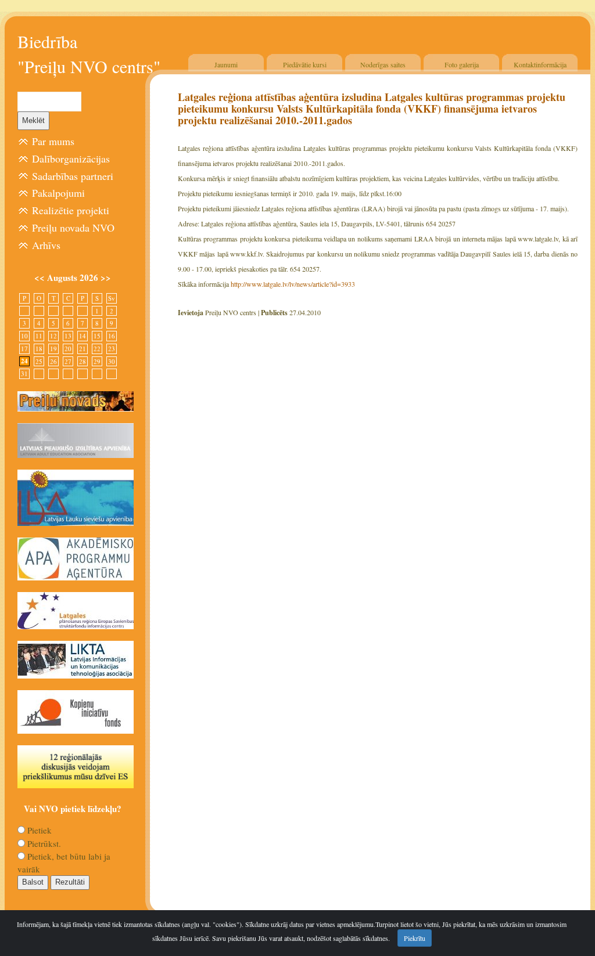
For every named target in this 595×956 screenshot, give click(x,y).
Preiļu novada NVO (73, 228)
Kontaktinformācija (540, 64)
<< (40, 277)
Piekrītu (414, 938)
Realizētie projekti (70, 210)
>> (106, 277)
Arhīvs (46, 245)
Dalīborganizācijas (71, 158)
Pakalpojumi (58, 193)
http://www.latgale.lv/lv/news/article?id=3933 (293, 283)
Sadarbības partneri (72, 176)
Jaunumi (226, 64)
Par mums (53, 141)
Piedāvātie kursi (305, 64)
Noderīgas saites (383, 64)
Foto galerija (462, 64)
